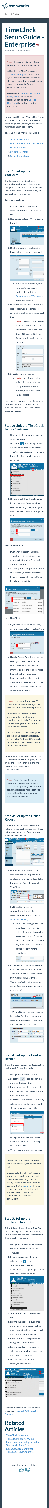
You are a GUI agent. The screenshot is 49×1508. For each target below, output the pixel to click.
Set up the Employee (19, 156)
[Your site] (16, 3)
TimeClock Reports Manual (20, 1438)
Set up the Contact (19, 151)
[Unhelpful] (28, 1470)
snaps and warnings (19, 919)
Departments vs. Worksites (28, 296)
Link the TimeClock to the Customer (27, 143)
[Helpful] (21, 1470)
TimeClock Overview (17, 1435)
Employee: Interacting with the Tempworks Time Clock (22, 1444)
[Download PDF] (37, 44)
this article (28, 1185)
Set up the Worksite (19, 139)
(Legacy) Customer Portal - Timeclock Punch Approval (20, 1450)
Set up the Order (18, 147)
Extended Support (18, 74)
